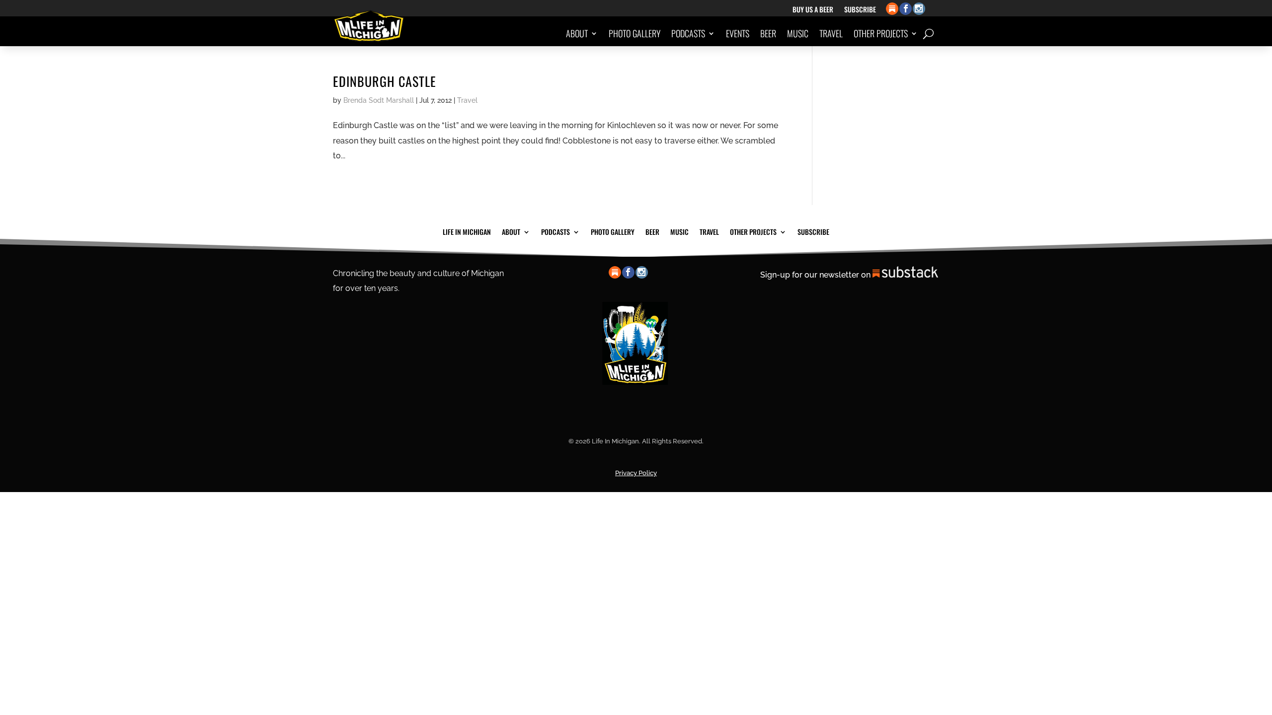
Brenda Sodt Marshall (378, 100)
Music (797, 33)
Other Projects (881, 33)
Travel (831, 33)
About (577, 33)
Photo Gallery (634, 33)
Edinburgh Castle (384, 81)
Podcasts (688, 33)
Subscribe (860, 10)
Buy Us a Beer (813, 10)
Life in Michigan (467, 230)
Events (737, 33)
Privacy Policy (636, 473)
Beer (768, 33)
